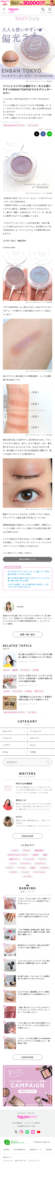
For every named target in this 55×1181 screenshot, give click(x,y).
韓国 (45, 855)
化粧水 (33, 868)
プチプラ (10, 868)
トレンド (42, 859)
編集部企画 (39, 850)
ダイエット (44, 868)
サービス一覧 (7, 1160)
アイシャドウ (33, 125)
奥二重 (35, 670)
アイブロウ (32, 712)
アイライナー (25, 670)
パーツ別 (22, 868)
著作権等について (35, 1149)
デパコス (13, 872)
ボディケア (34, 738)
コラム (5, 752)
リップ (13, 863)
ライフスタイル (39, 872)
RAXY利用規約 (17, 1123)
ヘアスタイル (25, 863)
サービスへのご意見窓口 (32, 1123)
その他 (33, 752)
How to (6, 670)
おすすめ (26, 850)
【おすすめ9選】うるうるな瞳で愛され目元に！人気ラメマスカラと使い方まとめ (28, 585)
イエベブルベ (17, 691)
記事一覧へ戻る (27, 634)
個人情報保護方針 (19, 1149)
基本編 (15, 670)
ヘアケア (6, 745)
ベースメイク (35, 731)
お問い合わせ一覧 (20, 1160)
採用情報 (49, 1149)
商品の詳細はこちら (27, 559)
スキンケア (7, 731)
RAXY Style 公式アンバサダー (14, 125)
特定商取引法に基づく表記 (26, 1126)
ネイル (33, 745)
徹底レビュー (14, 859)
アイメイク (15, 122)
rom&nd (28, 691)
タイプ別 (27, 876)
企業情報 (6, 1149)
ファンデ (25, 872)
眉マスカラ (39, 691)
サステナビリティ (34, 1160)
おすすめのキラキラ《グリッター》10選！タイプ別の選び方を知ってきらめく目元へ (28, 572)
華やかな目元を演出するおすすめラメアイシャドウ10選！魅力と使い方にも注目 (28, 579)
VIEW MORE (27, 836)
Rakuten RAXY (14, 10)
